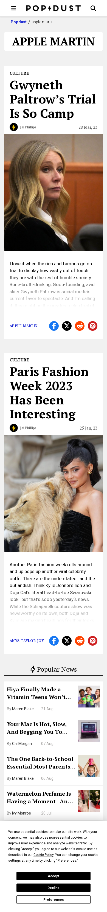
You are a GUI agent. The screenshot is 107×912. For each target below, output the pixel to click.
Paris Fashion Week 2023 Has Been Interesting (49, 392)
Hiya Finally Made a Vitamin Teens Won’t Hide (36, 694)
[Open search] (93, 8)
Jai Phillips (28, 127)
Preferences (53, 900)
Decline (53, 888)
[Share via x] (67, 326)
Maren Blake (23, 709)
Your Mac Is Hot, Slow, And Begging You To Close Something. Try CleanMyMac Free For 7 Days (38, 728)
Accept (53, 876)
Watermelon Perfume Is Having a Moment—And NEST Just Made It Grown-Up (39, 798)
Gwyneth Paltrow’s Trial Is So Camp (53, 98)
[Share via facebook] (54, 326)
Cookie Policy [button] (43, 855)
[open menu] (13, 8)
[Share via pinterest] (92, 326)
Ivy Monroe (21, 813)
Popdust (19, 22)
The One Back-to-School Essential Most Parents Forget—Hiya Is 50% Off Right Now (40, 763)
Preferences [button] (67, 860)
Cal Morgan (22, 743)
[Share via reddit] (80, 326)
